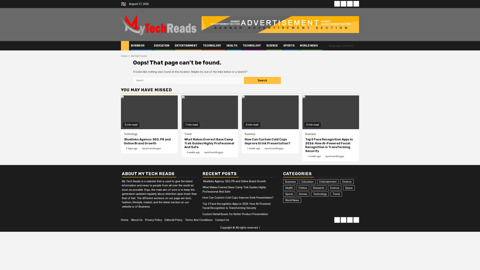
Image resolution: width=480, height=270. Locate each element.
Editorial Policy (173, 220)
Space (349, 187)
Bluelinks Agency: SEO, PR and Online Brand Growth (147, 141)
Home (124, 220)
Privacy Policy (153, 220)
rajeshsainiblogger (151, 148)
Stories (303, 194)
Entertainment (186, 45)
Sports (289, 45)
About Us (136, 220)
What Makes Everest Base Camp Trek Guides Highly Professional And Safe (209, 143)
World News (309, 45)
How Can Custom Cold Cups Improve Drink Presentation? (267, 141)
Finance (347, 181)
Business (138, 45)
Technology (212, 45)
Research (318, 187)
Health (231, 45)
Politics (303, 187)
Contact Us (222, 220)
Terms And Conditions (199, 220)
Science (272, 45)
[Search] (356, 45)
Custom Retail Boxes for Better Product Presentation (235, 214)
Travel (188, 134)
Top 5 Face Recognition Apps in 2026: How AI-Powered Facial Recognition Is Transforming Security (329, 145)
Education (161, 45)
